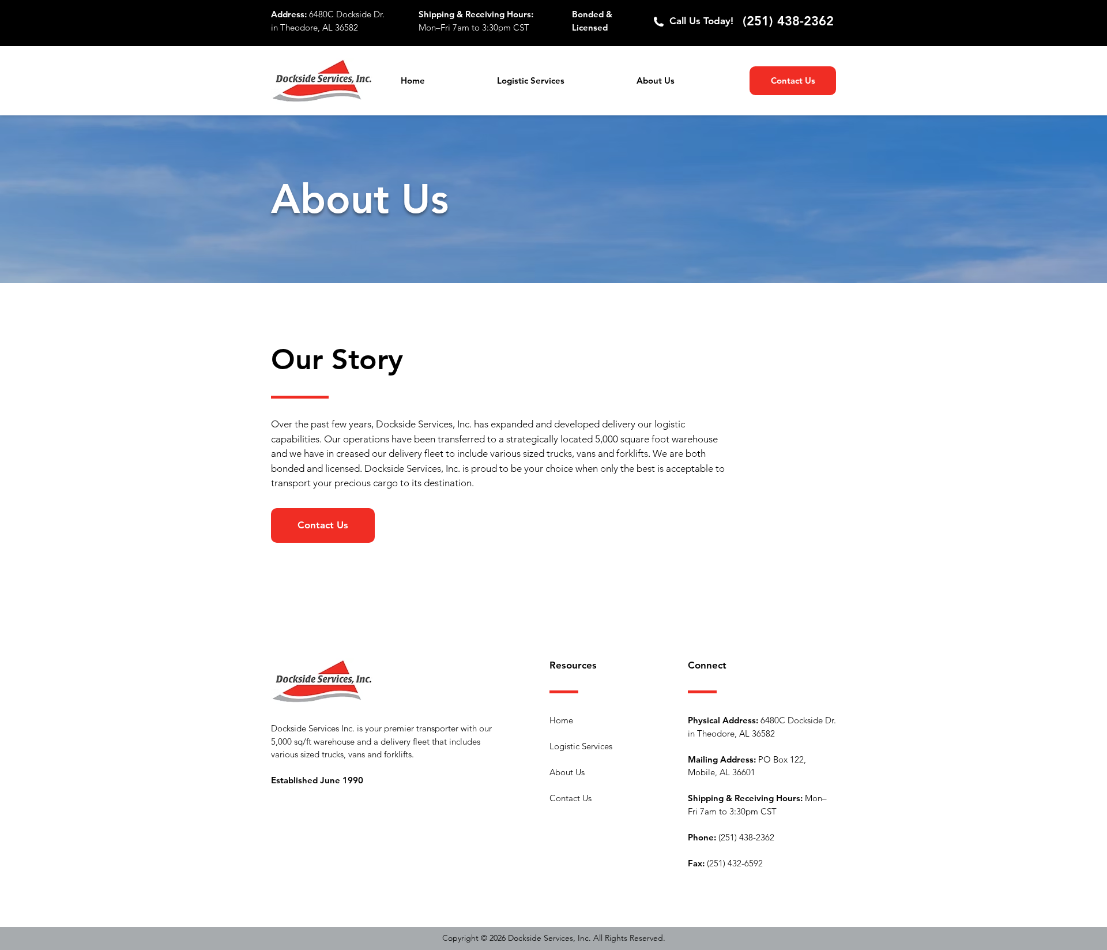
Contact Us (570, 798)
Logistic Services (580, 746)
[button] (558, 80)
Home (561, 720)
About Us (567, 772)
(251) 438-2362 (788, 21)
